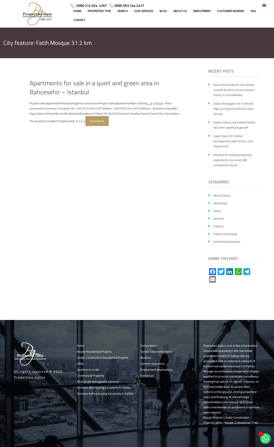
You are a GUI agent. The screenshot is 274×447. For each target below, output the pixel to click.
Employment (202, 11)
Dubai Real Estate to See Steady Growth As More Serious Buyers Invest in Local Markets (234, 90)
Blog (163, 11)
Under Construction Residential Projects (102, 357)
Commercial (242, 422)
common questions (152, 363)
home (77, 11)
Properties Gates (30, 377)
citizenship (220, 203)
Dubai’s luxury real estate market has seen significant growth (234, 125)
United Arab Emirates (226, 241)
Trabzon (218, 226)
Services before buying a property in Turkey (105, 393)
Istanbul (218, 218)
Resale (228, 422)
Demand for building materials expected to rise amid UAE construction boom (232, 160)
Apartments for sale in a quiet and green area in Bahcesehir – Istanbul (94, 87)
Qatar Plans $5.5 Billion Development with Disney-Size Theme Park (233, 141)
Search (122, 11)
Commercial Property (90, 375)
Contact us (146, 375)
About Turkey (221, 195)
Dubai (217, 211)
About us (180, 11)
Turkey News (148, 345)
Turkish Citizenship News (156, 351)
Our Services (143, 11)
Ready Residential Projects (94, 351)
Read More (97, 121)
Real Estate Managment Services (98, 381)
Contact (79, 20)
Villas (80, 363)
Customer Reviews (230, 11)
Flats (255, 422)
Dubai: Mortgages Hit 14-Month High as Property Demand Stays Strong (233, 109)
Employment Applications (156, 369)
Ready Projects (213, 417)
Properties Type (99, 11)
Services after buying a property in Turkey (104, 387)
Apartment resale (88, 369)
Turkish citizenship (225, 234)
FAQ (253, 11)
